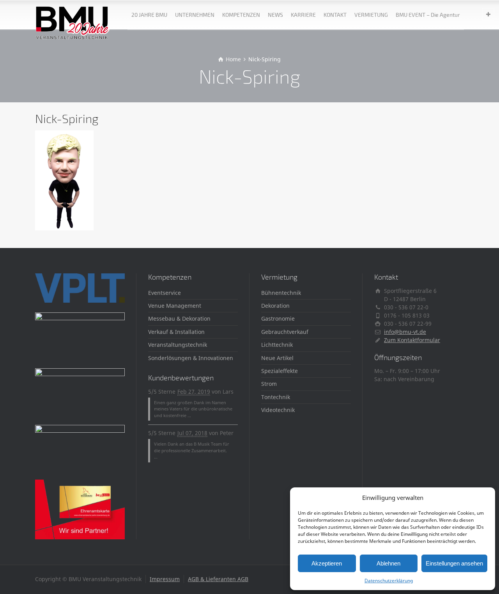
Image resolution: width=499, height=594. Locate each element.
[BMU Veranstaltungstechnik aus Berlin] (72, 14)
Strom (269, 383)
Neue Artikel (277, 358)
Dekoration (275, 305)
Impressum (165, 579)
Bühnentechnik (281, 292)
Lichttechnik (277, 344)
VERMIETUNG (371, 14)
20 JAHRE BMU (149, 14)
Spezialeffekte (279, 371)
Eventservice (164, 292)
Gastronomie (278, 318)
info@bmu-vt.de (405, 331)
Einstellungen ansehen (454, 563)
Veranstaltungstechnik (177, 344)
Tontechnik (275, 397)
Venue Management (174, 305)
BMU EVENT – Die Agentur (428, 14)
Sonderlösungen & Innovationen (190, 358)
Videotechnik (278, 410)
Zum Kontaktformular (412, 340)
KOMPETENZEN (241, 14)
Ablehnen (388, 563)
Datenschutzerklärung (389, 580)
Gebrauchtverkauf (284, 331)
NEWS (275, 14)
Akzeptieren (326, 563)
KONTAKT (335, 14)
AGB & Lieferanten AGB (218, 579)
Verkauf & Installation (176, 331)
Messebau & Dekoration (179, 318)
